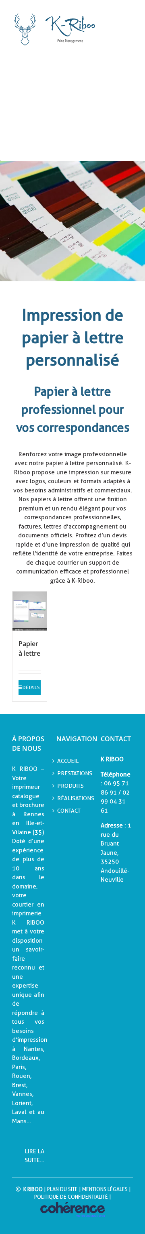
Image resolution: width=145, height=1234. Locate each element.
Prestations (72, 773)
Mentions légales (105, 1189)
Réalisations (72, 798)
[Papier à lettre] (29, 611)
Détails (31, 687)
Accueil (68, 761)
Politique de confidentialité (71, 1197)
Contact (69, 810)
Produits (70, 786)
